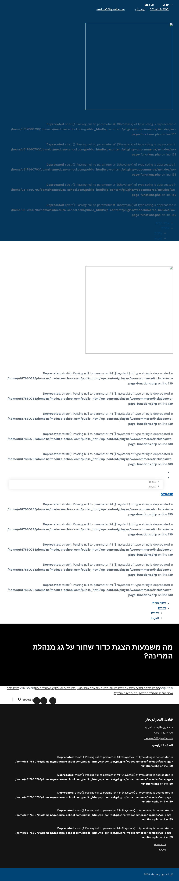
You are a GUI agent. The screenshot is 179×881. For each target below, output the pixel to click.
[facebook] (172, 14)
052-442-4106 (159, 9)
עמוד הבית (162, 223)
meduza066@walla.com (110, 9)
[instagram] (170, 14)
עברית (165, 228)
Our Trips (167, 494)
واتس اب (140, 9)
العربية (158, 238)
